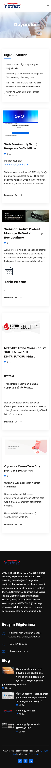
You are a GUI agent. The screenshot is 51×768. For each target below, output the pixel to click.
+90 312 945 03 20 (17, 644)
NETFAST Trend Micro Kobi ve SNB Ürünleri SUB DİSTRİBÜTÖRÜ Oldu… (25, 352)
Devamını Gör (11, 195)
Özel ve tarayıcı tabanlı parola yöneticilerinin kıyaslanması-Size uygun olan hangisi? (32, 697)
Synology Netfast (25, 710)
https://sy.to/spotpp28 (16, 164)
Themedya (33, 754)
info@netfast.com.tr (18, 651)
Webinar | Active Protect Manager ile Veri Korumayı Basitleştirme (23, 233)
